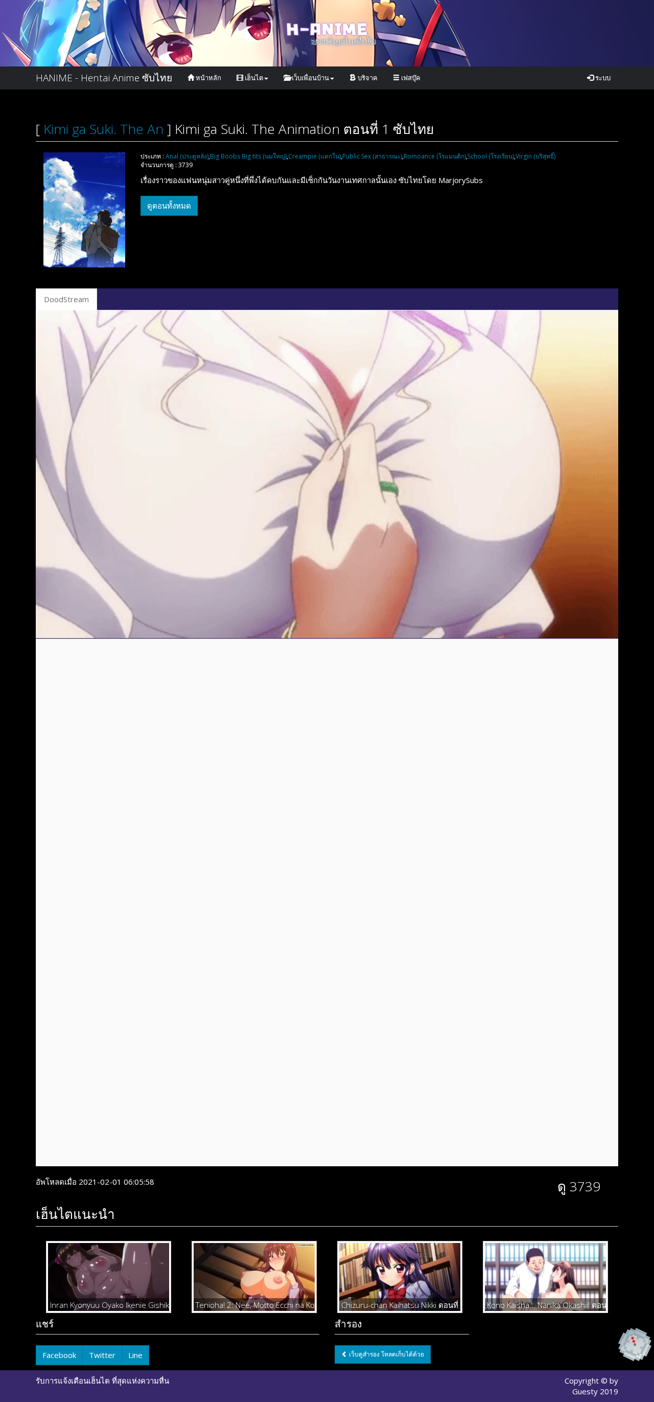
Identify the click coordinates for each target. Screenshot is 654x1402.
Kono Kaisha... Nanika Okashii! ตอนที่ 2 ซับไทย (545, 1305)
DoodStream (66, 299)
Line (135, 1355)
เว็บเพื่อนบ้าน (309, 77)
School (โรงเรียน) (491, 156)
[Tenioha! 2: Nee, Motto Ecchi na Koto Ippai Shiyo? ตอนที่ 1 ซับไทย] (254, 1277)
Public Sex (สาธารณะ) (372, 156)
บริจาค (367, 77)
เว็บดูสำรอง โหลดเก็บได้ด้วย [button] (385, 1354)
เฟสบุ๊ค (410, 77)
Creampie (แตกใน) (314, 156)
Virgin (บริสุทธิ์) (535, 156)
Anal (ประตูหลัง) (187, 156)
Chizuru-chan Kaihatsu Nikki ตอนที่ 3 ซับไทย (399, 1305)
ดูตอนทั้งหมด (169, 205)
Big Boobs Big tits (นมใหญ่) (248, 156)
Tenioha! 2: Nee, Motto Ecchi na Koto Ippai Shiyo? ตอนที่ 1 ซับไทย (254, 1305)
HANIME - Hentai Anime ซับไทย (104, 77)
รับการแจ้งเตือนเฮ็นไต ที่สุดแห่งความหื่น (102, 1380)
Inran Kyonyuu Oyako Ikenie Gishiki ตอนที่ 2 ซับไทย (108, 1305)
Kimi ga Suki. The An (103, 129)
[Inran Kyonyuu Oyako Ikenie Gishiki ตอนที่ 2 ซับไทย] (108, 1277)
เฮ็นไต (253, 77)
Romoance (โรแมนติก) (435, 156)
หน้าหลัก (207, 77)
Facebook (59, 1355)
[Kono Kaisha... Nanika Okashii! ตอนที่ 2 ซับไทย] (545, 1277)
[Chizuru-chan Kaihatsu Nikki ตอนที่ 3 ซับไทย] (399, 1277)
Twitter (102, 1355)
